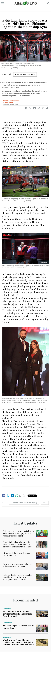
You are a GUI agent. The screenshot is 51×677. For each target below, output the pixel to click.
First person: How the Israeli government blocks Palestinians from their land (17, 613)
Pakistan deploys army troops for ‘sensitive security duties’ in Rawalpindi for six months (17, 577)
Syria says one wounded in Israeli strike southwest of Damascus (17, 565)
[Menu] (2, 3)
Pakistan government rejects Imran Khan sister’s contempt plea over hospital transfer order (18, 533)
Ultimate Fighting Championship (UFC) (24, 503)
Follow (33, 496)
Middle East (7, 608)
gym (44, 503)
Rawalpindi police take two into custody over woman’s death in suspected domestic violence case (17, 544)
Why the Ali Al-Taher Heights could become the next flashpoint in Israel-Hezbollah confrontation (18, 642)
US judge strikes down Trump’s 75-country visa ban (18, 554)
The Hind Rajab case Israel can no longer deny (18, 626)
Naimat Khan (8, 102)
